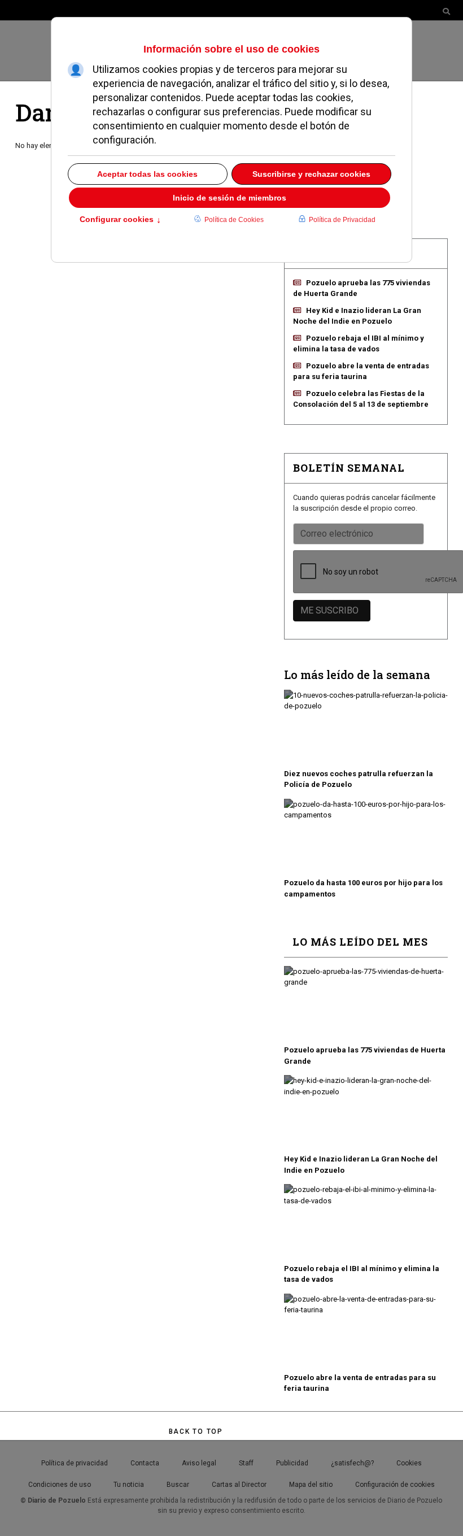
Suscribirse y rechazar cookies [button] (311, 174)
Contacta (144, 1463)
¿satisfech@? (352, 1463)
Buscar (178, 1485)
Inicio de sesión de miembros (229, 197)
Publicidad (292, 1463)
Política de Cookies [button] (234, 220)
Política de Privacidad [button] (342, 220)
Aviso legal (199, 1463)
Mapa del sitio (311, 1485)
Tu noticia (128, 1485)
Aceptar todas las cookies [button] (147, 174)
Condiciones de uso (59, 1485)
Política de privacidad (74, 1463)
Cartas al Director (239, 1485)
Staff (246, 1463)
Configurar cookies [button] (120, 220)
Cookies (409, 1463)
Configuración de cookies (395, 1485)
